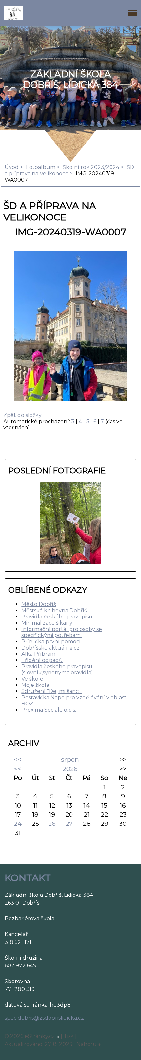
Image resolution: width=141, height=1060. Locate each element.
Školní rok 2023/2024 (91, 167)
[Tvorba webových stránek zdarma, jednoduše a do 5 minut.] (58, 1037)
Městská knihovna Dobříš (54, 610)
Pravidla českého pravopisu (56, 617)
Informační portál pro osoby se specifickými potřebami (61, 632)
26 (52, 823)
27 (69, 823)
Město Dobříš (38, 604)
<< (17, 759)
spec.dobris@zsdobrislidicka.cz (44, 1018)
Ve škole (32, 679)
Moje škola (35, 685)
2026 (70, 769)
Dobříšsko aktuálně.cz (50, 648)
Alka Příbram (38, 654)
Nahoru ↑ (88, 1044)
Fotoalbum (40, 167)
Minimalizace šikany (46, 623)
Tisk (69, 1036)
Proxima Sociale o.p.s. (48, 710)
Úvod (12, 167)
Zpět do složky (22, 415)
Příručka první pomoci (50, 641)
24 (18, 823)
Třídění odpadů (42, 660)
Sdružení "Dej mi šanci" (51, 691)
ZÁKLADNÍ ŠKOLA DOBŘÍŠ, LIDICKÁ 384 (70, 79)
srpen (70, 759)
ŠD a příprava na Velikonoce (69, 170)
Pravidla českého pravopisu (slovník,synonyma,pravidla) (57, 669)
